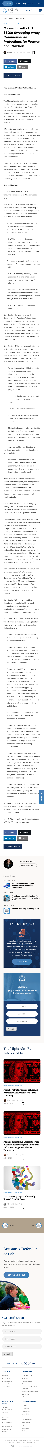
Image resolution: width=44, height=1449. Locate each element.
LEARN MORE (22, 962)
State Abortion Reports (6, 1430)
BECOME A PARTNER (16, 1275)
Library (39, 3)
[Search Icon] (34, 10)
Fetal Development (28, 1384)
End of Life (25, 1394)
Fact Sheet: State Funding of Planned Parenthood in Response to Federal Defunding (21, 1093)
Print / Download (14, 75)
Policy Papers (26, 1422)
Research (11, 18)
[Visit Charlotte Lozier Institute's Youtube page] (33, 1363)
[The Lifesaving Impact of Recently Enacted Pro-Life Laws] (22, 1177)
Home (5, 18)
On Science (6, 1415)
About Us (6, 1372)
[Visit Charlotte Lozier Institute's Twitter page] (21, 1363)
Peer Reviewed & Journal (7, 1423)
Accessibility (6, 1387)
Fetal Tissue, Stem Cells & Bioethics (30, 1387)
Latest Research (27, 1375)
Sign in (27, 10)
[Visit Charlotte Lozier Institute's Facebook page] (25, 1363)
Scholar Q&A (26, 1428)
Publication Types (7, 1403)
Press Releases (7, 1381)
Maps (23, 1417)
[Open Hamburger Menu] (40, 10)
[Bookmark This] (33, 52)
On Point (5, 1412)
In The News (6, 1378)
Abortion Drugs (27, 1381)
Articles (24, 1405)
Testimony (25, 1431)
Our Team (5, 1375)
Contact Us (5, 1384)
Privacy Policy (20, 1442)
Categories (27, 1372)
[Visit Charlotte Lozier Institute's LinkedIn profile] (29, 1363)
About (18, 3)
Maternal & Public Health (30, 1391)
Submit (11, 1029)
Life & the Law (20, 18)
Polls (23, 1425)
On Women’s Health (6, 1418)
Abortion (17, 24)
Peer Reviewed (27, 1420)
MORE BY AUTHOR (27, 865)
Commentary (26, 1408)
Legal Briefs (26, 1414)
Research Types (29, 1402)
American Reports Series (7, 1408)
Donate (8, 3)
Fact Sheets (26, 1411)
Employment (28, 3)
